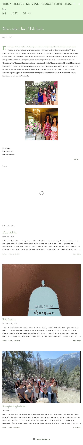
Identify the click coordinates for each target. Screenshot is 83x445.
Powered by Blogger (43, 439)
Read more (77, 254)
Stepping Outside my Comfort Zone (14, 406)
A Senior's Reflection (9, 232)
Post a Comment (14, 254)
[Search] (74, 3)
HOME (4, 14)
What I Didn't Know (9, 319)
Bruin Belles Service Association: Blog (37, 4)
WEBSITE (15, 14)
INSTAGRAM (27, 14)
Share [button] (76, 159)
